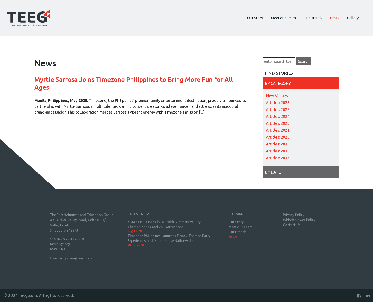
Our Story (255, 18)
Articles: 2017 (277, 158)
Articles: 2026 (277, 102)
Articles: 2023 (277, 123)
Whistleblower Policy (299, 220)
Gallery (353, 18)
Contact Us (291, 225)
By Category (278, 83)
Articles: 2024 (277, 116)
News (334, 18)
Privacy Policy (293, 215)
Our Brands (313, 18)
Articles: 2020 (277, 137)
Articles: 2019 (277, 144)
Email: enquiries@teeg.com (71, 258)
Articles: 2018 (277, 151)
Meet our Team (283, 18)
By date (273, 172)
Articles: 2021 (277, 130)
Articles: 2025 (277, 109)
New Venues (277, 95)
